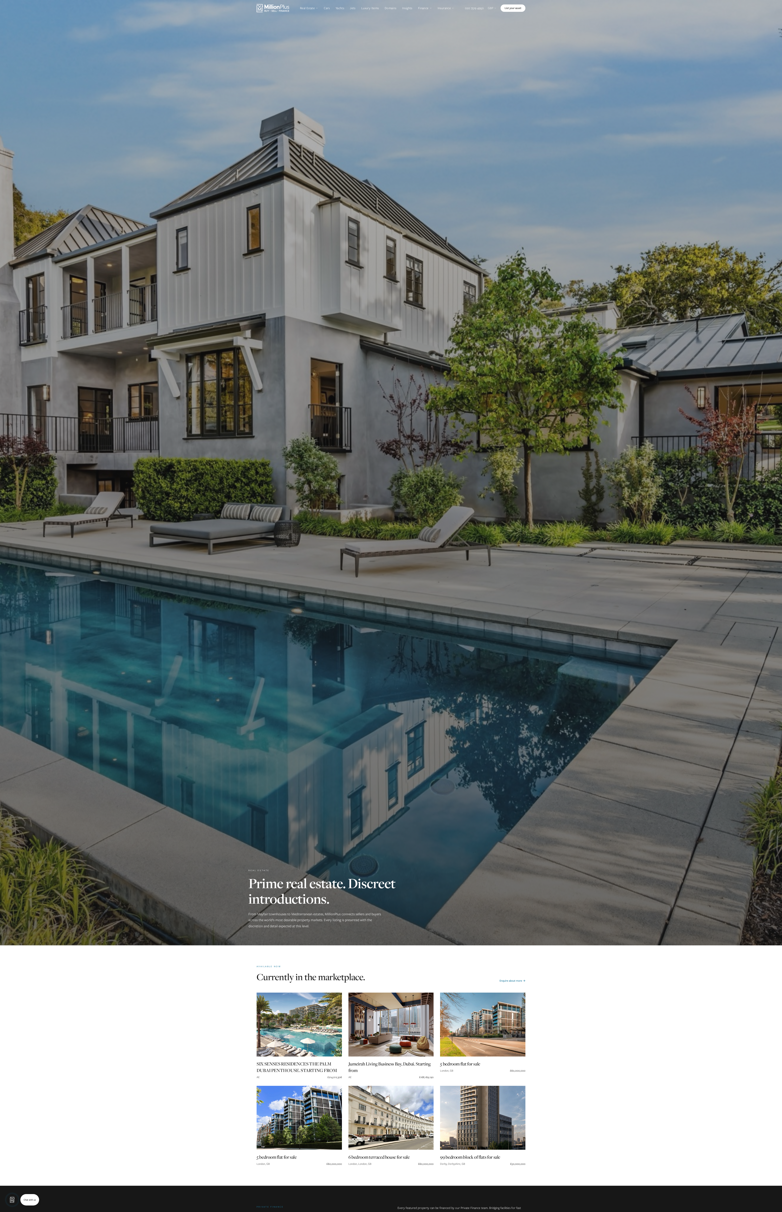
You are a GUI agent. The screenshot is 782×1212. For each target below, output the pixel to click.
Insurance (444, 8)
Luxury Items (370, 8)
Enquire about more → (512, 981)
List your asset (513, 8)
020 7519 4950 (474, 8)
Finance (423, 8)
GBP (490, 8)
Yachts (340, 8)
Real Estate (307, 8)
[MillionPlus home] (273, 8)
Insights (407, 8)
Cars (327, 8)
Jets (353, 8)
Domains (390, 8)
